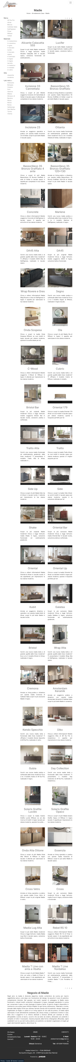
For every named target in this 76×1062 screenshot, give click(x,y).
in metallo (10, 68)
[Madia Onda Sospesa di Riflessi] (32, 316)
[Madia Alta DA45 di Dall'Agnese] (32, 237)
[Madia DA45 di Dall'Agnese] (60, 237)
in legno (10, 59)
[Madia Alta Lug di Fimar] (32, 914)
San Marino (11, 109)
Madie (47, 13)
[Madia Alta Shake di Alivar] (32, 514)
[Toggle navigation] (70, 2)
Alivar (9, 22)
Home (28, 13)
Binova (9, 25)
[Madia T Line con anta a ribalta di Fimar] (32, 952)
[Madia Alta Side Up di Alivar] (32, 475)
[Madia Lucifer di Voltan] (60, 29)
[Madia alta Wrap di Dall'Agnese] (60, 634)
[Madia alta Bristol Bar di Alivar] (32, 393)
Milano (9, 94)
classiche (10, 75)
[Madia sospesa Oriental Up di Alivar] (60, 554)
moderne (10, 77)
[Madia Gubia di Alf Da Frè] (32, 754)
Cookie (8, 1061)
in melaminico (12, 41)
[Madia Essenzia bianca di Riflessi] (60, 836)
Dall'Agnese (11, 29)
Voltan (9, 36)
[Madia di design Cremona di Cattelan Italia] (32, 674)
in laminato (11, 56)
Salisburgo (11, 107)
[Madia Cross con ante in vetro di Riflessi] (32, 875)
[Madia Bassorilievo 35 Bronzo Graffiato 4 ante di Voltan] (32, 152)
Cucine (9, 1034)
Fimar (9, 31)
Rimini (9, 103)
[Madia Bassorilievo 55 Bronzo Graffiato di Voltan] (60, 72)
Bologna (10, 85)
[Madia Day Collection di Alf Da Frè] (60, 754)
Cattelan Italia (12, 27)
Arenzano (10, 83)
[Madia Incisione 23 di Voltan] (32, 113)
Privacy (3, 1061)
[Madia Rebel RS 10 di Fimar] (60, 914)
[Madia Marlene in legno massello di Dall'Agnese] (60, 198)
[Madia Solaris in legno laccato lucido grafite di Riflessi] (32, 795)
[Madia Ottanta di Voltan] (60, 113)
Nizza (9, 100)
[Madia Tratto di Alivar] (60, 434)
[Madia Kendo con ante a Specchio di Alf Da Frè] (32, 716)
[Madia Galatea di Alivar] (60, 593)
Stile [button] (5, 73)
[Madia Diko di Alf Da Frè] (60, 716)
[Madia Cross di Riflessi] (60, 875)
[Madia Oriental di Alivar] (32, 554)
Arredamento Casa (38, 13)
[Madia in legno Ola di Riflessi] (60, 316)
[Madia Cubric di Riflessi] (60, 355)
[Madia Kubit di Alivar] (32, 593)
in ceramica (11, 43)
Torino (9, 111)
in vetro (10, 70)
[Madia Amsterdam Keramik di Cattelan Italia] (60, 674)
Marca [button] (6, 18)
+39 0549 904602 (62, 1044)
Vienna (9, 114)
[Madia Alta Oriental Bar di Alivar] (60, 514)
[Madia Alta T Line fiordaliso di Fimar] (60, 952)
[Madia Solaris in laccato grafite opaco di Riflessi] (60, 795)
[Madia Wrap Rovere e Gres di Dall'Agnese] (32, 277)
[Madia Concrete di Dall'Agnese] (32, 198)
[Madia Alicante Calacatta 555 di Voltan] (32, 29)
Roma (9, 105)
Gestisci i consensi (18, 1061)
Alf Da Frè (10, 20)
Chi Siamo (10, 1032)
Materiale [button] (7, 39)
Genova (10, 91)
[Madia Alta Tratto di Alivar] (32, 434)
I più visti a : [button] (8, 80)
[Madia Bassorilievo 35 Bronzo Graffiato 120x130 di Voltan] (60, 152)
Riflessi (9, 33)
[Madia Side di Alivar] (60, 475)
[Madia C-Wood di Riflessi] (32, 355)
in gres (9, 45)
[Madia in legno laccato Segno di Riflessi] (60, 277)
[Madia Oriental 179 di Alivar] (60, 393)
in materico (11, 65)
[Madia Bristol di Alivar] (32, 634)
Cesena (10, 87)
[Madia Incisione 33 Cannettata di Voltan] (32, 72)
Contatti (10, 1039)
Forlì (8, 89)
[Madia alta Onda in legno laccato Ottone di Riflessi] (32, 836)
